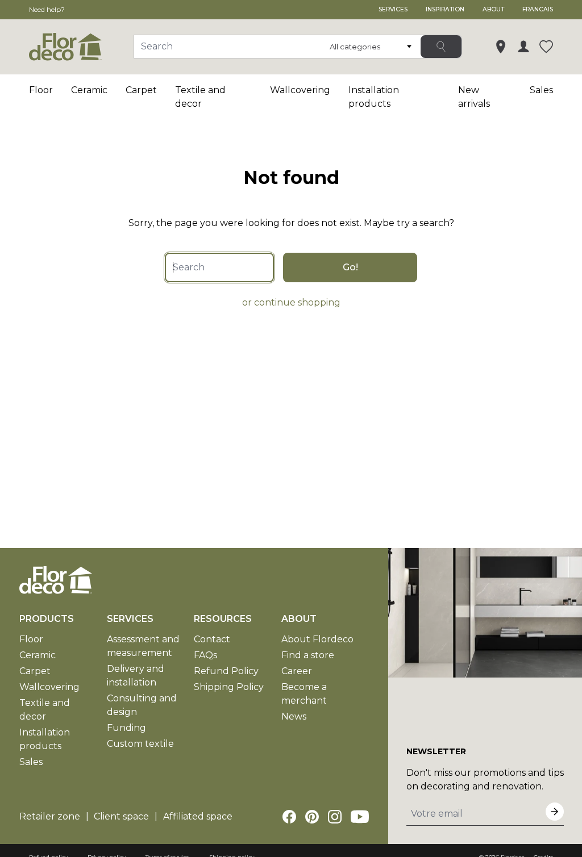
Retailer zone (49, 816)
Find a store (307, 655)
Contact (212, 639)
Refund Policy (226, 671)
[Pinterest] (312, 816)
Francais (537, 9)
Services (393, 9)
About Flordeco (317, 639)
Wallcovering (300, 90)
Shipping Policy (229, 687)
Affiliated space (197, 816)
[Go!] (441, 46)
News (293, 716)
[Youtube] (360, 817)
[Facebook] (289, 816)
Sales (541, 90)
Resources (223, 618)
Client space (121, 816)
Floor (41, 90)
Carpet (141, 90)
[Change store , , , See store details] (501, 46)
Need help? (47, 9)
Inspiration (445, 9)
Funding (126, 727)
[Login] (523, 46)
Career (296, 671)
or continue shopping (291, 302)
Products (46, 618)
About (493, 9)
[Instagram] (335, 816)
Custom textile (140, 743)
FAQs (205, 655)
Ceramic (89, 90)
